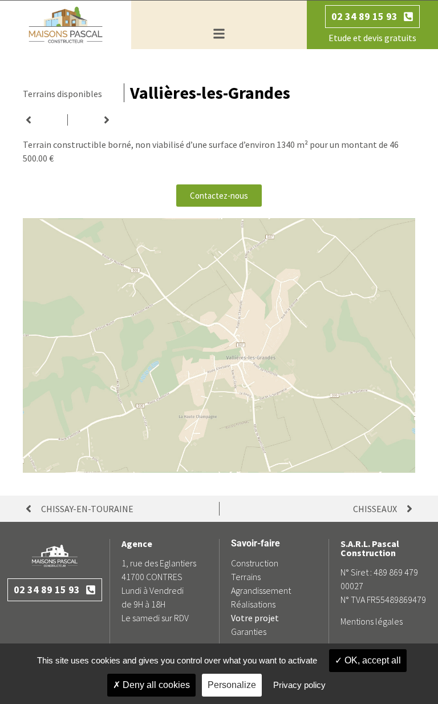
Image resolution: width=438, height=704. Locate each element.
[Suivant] (90, 120)
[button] (218, 34)
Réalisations (253, 604)
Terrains (246, 576)
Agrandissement (261, 590)
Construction (254, 563)
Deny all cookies (155, 685)
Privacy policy (299, 685)
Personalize (232, 685)
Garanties (248, 631)
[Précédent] (45, 120)
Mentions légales (371, 621)
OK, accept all (371, 660)
